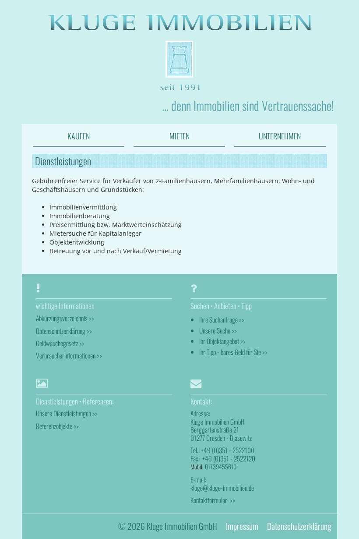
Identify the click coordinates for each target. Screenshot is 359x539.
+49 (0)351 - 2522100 (227, 450)
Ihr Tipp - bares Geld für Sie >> (233, 352)
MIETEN (179, 136)
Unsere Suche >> (218, 330)
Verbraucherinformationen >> (69, 355)
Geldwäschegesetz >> (60, 343)
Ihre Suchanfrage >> (221, 319)
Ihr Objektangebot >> (222, 341)
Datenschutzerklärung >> (64, 331)
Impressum (242, 526)
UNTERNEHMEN (280, 136)
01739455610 (220, 466)
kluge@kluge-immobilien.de (222, 488)
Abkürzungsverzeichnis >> (65, 318)
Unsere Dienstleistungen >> (67, 413)
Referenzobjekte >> (57, 426)
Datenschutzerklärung (299, 526)
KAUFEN (78, 136)
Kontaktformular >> (212, 500)
